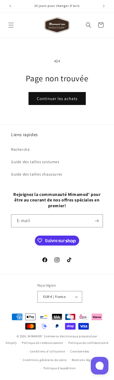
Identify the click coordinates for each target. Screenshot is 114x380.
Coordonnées (79, 351)
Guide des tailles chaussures (36, 174)
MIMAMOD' (35, 336)
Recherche (20, 149)
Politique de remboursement (42, 343)
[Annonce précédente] (10, 6)
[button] (11, 25)
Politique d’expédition (59, 368)
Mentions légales (84, 360)
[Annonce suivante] (104, 6)
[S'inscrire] (96, 220)
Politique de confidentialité (88, 343)
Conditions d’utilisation (47, 351)
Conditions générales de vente (44, 360)
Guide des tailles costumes (35, 161)
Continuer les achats (57, 98)
